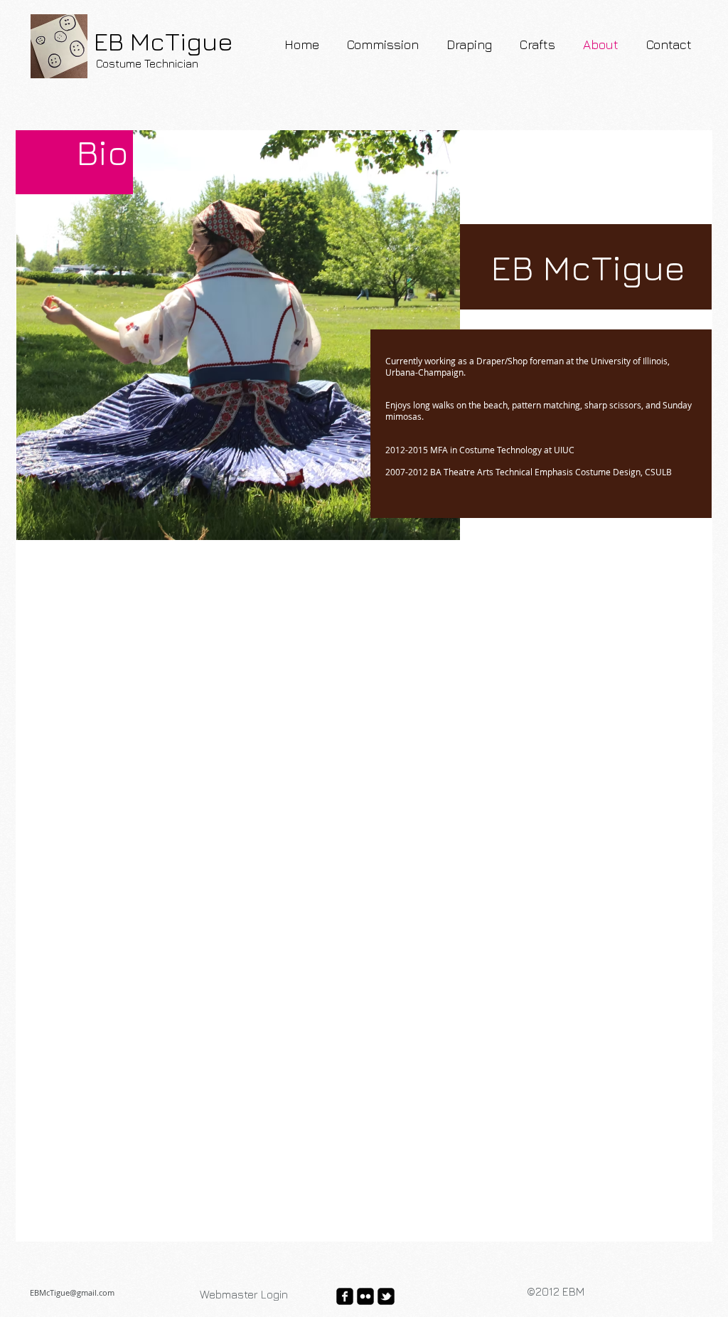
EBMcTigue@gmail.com (72, 1292)
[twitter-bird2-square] (386, 1296)
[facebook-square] (344, 1296)
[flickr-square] (365, 1296)
